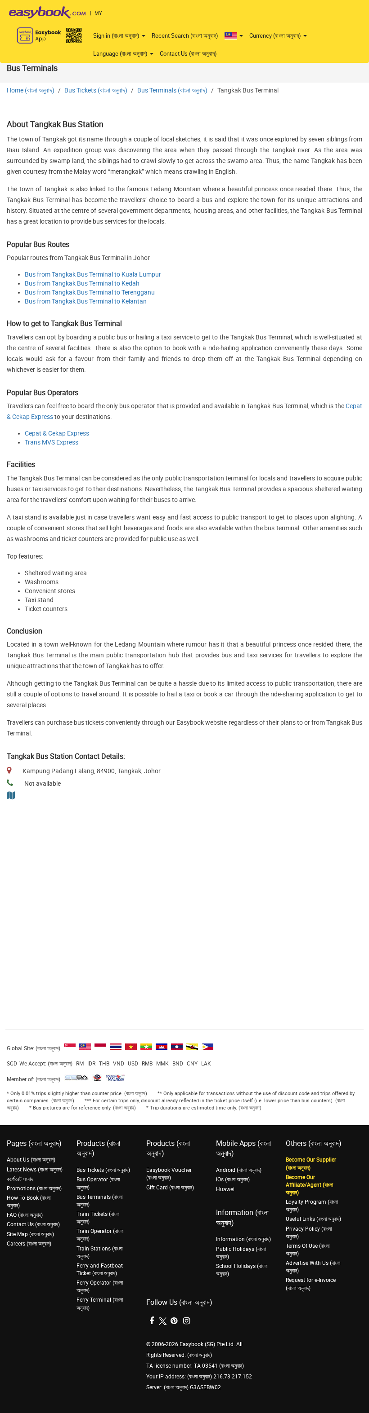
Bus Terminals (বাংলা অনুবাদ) (172, 90)
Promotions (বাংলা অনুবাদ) (34, 1188)
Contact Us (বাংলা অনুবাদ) (188, 53)
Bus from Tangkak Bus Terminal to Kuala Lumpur (93, 274)
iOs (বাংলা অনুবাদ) (233, 1179)
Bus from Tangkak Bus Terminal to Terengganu (90, 292)
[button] (233, 36)
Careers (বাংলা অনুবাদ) (29, 1244)
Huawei (225, 1189)
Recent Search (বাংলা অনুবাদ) (185, 35)
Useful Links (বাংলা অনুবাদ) (313, 1219)
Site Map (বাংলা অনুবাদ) (30, 1234)
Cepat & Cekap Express (57, 433)
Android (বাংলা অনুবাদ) (238, 1170)
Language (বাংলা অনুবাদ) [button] (121, 53)
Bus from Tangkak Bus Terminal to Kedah (82, 283)
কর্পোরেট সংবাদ (20, 1179)
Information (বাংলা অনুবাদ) (243, 1239)
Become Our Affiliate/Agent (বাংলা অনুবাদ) (309, 1185)
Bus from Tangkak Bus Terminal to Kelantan (86, 301)
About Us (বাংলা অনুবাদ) (31, 1160)
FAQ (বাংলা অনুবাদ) (25, 1215)
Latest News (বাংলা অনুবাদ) (35, 1169)
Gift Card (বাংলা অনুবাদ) (170, 1187)
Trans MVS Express (51, 442)
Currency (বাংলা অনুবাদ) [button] (275, 35)
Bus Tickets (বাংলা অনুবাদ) (95, 90)
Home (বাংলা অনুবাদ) (30, 90)
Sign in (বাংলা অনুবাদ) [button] (117, 35)
